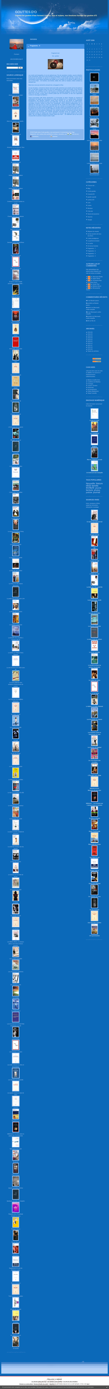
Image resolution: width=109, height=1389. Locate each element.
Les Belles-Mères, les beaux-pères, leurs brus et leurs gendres (15, 943)
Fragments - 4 (92, 256)
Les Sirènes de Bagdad (94, 747)
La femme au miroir (15, 544)
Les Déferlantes (15, 1011)
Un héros (15, 1322)
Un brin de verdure (15, 1309)
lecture (89, 490)
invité (87, 320)
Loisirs (89, 205)
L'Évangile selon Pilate (94, 775)
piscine (98, 488)
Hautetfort (59, 1379)
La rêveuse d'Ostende (94, 626)
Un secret (16, 1348)
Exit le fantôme (15, 322)
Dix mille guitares (16, 268)
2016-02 (90, 339)
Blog (89, 188)
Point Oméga (15, 1175)
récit (88, 485)
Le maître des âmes (94, 680)
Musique (90, 208)
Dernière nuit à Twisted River (15, 242)
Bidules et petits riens (94, 380)
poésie (89, 492)
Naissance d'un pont (16, 1149)
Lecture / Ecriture (92, 385)
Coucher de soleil (94, 152)
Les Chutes (15, 997)
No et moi (16, 1162)
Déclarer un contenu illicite (26, 1384)
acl (65, 134)
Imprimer (54, 136)
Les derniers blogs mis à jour (39, 1381)
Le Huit (16, 740)
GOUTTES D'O (26, 12)
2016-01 (90, 341)
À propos (16, 54)
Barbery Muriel (97, 286)
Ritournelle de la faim (94, 844)
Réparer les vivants (93, 231)
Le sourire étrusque (15, 889)
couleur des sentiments (46, 134)
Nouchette (89, 303)
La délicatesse (15, 518)
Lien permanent (54, 132)
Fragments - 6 (92, 251)
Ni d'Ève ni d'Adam (94, 818)
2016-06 (90, 332)
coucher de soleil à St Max (94, 140)
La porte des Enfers (94, 613)
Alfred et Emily (16, 108)
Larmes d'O (91, 199)
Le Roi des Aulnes (15, 861)
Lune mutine (94, 83)
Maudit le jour (16, 1121)
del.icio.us (75, 134)
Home (15, 335)
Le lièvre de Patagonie (15, 766)
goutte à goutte (92, 197)
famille (95, 485)
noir (38, 134)
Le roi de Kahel (94, 693)
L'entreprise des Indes (15, 466)
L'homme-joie (16, 479)
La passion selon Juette (94, 600)
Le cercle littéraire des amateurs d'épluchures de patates (15, 684)
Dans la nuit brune (15, 229)
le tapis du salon (94, 420)
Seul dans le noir (94, 857)
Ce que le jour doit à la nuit (94, 521)
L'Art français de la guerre (15, 427)
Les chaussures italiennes (15, 971)
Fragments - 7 (92, 248)
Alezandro (89, 316)
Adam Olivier (96, 278)
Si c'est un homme (93, 246)
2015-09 (90, 349)
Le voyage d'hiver (16, 915)
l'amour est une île (15, 401)
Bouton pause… (95, 300)
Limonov (15, 1108)
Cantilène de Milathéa (94, 381)
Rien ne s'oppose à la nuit (94, 459)
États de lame (16, 296)
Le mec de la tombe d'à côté (16, 792)
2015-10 (90, 347)
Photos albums (93, 70)
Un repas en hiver (16, 1335)
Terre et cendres (15, 1283)
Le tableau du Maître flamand (94, 706)
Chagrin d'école (94, 535)
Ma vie (93, 320)
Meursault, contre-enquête (93, 308)
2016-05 (90, 334)
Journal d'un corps (15, 375)
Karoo (15, 388)
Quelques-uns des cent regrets (16, 1201)
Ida (94, 548)
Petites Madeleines (93, 391)
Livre (89, 202)
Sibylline (88, 307)
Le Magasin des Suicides (15, 779)
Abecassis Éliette (98, 276)
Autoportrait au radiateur (16, 175)
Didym (94, 94)
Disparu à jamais (16, 255)
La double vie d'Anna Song (16, 531)
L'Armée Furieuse (16, 414)
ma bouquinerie (92, 389)
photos (97, 490)
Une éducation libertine (94, 922)
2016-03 (90, 338)
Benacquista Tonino (93, 289)
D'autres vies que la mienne (16, 216)
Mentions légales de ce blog (41, 1384)
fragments (33, 134)
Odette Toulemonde (94, 831)
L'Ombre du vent (94, 574)
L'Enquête (16, 453)
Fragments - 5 (92, 253)
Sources (90, 217)
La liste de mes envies (15, 570)
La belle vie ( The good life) (94, 587)
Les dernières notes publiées (54, 1381)
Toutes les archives (93, 351)
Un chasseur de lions (94, 896)
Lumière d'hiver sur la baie (94, 163)
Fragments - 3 (35, 46)
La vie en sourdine (94, 652)
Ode (87, 312)
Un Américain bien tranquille (94, 472)
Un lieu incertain (94, 909)
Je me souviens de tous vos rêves (94, 234)
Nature (99, 483)
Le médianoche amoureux (15, 805)
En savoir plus (89, 1387)
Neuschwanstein (94, 174)
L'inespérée (15, 505)
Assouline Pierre (92, 282)
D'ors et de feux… (94, 117)
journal (96, 492)
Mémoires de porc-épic (94, 790)
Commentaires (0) (65, 132)
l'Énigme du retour (15, 440)
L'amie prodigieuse (93, 238)
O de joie (90, 211)
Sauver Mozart (15, 1242)
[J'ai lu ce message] (107, 1387)
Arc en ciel (94, 106)
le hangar (90, 383)
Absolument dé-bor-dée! (16, 95)
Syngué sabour (94, 870)
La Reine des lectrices (15, 611)
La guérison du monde (15, 557)
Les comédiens (94, 433)
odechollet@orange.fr (16, 59)
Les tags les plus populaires (70, 1381)
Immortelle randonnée (15, 348)
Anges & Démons (16, 134)
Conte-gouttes (92, 191)
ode (87, 300)
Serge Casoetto (92, 393)
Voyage (90, 219)
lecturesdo (91, 387)
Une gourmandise (94, 935)
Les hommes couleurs (15, 1052)
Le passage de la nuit (15, 818)
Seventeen (16, 1255)
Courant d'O (91, 194)
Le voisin (15, 902)
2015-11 (90, 345)
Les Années (15, 928)
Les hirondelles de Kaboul (94, 719)
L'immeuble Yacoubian (15, 492)
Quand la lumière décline (15, 1188)
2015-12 (90, 343)
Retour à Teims (15, 1229)
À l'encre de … (92, 185)
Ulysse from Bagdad (94, 883)
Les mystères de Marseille (15, 1079)
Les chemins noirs (15, 984)
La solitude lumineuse (15, 624)
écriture (90, 487)
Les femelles (15, 1038)
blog (88, 1384)
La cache (90, 243)
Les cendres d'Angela (15, 958)
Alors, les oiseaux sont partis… (16, 121)
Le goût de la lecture (93, 241)
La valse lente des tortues (94, 639)
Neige (94, 129)
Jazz (15, 361)
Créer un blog (50, 1379)
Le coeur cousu (15, 714)
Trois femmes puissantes (16, 1296)
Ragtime (94, 446)
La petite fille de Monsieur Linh (16, 598)
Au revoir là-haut (16, 162)
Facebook (35, 136)
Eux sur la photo (15, 309)
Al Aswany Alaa (97, 280)
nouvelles (61, 134)
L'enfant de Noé (94, 561)
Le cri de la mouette (15, 727)
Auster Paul (96, 284)
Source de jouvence (93, 214)
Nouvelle (90, 483)
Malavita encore (94, 788)
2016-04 (90, 336)
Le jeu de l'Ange (15, 753)
